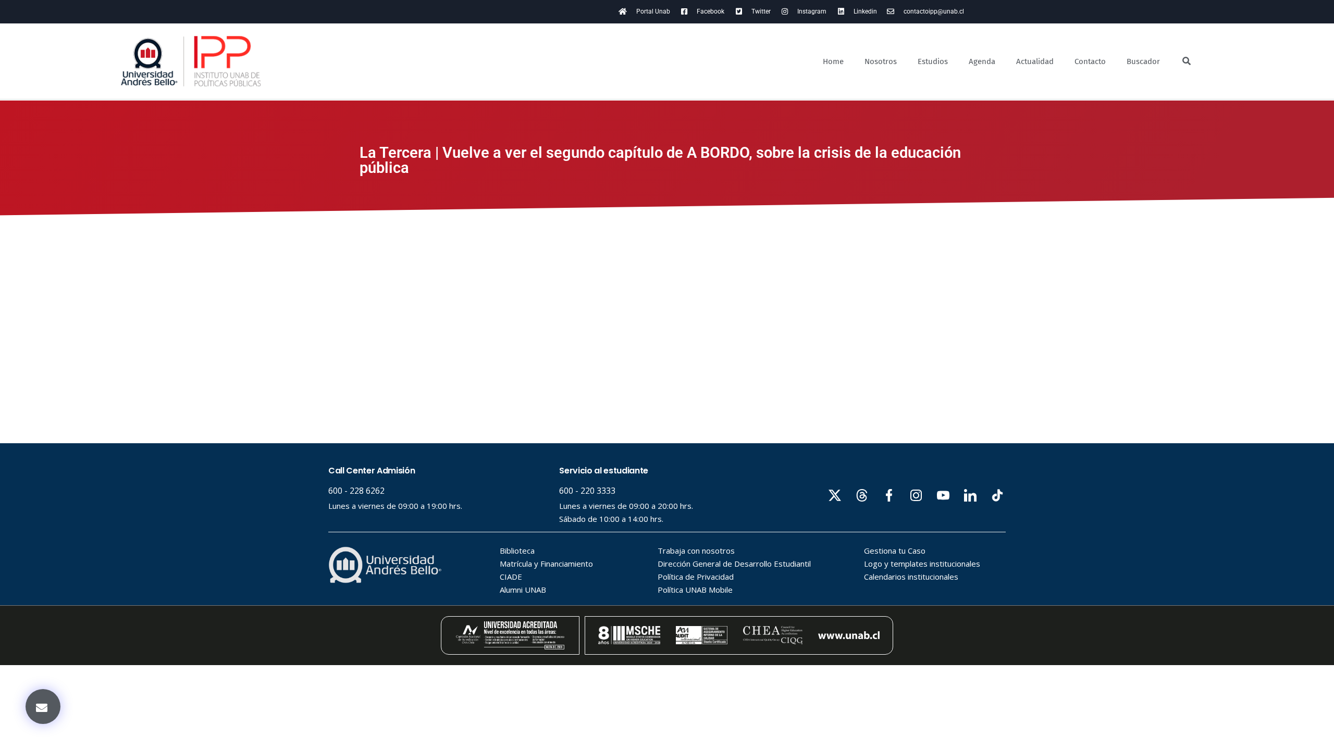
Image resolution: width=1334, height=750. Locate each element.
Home (833, 61)
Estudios (933, 61)
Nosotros (880, 61)
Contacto (1090, 61)
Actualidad (1035, 61)
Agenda (982, 61)
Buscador (1143, 61)
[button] (43, 706)
